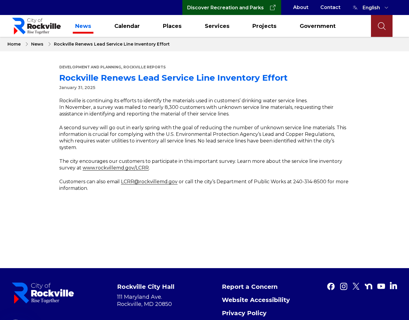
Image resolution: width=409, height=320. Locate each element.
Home (14, 44)
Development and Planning (90, 67)
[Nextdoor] (368, 286)
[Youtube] (381, 286)
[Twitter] (356, 286)
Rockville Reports (144, 67)
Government (318, 26)
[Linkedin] (393, 285)
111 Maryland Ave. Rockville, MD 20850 (144, 300)
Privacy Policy (244, 313)
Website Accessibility (256, 300)
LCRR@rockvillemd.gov (149, 181)
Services (217, 26)
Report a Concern (250, 286)
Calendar (127, 26)
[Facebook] (331, 286)
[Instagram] (343, 286)
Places (172, 26)
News (83, 26)
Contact (330, 7)
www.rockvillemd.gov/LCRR (116, 168)
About (300, 7)
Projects (264, 26)
